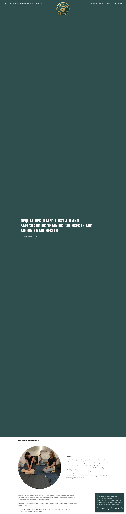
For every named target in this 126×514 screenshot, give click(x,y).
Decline (102, 508)
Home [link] (5, 3)
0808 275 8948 (28, 236)
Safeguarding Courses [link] (97, 3)
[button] (109, 3)
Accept (116, 508)
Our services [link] (14, 3)
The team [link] (38, 3)
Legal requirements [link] (26, 3)
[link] (63, 3)
